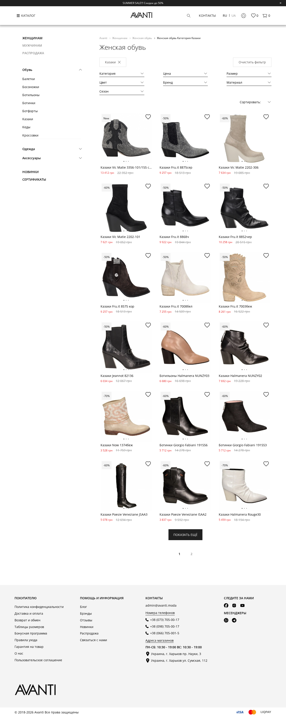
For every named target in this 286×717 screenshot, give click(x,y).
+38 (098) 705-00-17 (164, 626)
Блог (83, 607)
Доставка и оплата (29, 613)
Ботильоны (31, 95)
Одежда (28, 149)
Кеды (26, 127)
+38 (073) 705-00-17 (164, 620)
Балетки (28, 79)
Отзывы (86, 620)
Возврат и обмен (27, 620)
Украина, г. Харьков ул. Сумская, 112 (179, 660)
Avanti (103, 38)
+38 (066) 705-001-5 (164, 633)
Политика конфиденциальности (39, 607)
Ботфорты (30, 111)
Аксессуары (31, 158)
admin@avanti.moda (161, 605)
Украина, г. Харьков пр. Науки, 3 (176, 654)
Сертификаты (34, 179)
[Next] (148, 142)
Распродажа (89, 633)
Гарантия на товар (29, 647)
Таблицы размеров (29, 627)
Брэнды (86, 613)
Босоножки (30, 87)
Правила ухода (26, 640)
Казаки (27, 119)
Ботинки (28, 103)
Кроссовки (30, 135)
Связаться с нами (93, 640)
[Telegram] (234, 620)
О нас (19, 653)
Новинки (30, 172)
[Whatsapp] (226, 620)
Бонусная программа (31, 633)
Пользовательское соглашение (38, 660)
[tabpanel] (126, 138)
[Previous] (104, 142)
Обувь (27, 70)
